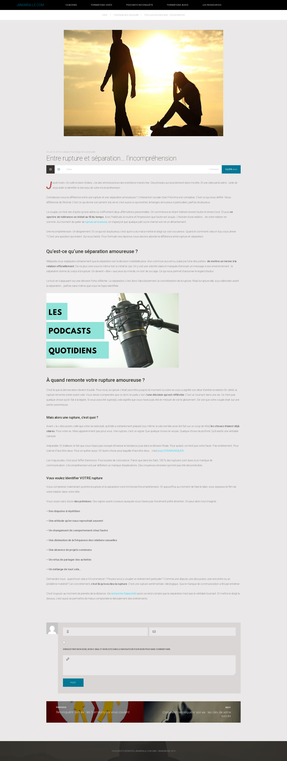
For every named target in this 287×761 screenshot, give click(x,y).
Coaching (71, 5)
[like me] (58, 169)
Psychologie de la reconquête (126, 15)
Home (105, 15)
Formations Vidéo (101, 5)
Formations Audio (178, 5)
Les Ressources (212, 5)
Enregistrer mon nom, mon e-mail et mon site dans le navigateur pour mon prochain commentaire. (117, 649)
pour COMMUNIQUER (170, 450)
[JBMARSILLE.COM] (8, 5)
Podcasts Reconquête (139, 5)
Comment (214, 169)
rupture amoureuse (96, 222)
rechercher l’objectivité (124, 593)
